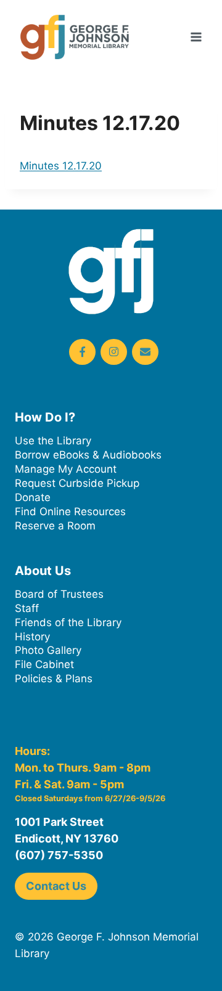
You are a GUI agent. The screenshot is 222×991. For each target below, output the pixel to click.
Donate (33, 497)
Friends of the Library (68, 622)
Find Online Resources (70, 511)
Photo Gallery (48, 650)
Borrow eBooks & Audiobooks (88, 455)
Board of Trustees (59, 594)
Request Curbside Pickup (77, 483)
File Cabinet (44, 664)
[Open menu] (195, 36)
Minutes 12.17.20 (61, 166)
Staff (27, 608)
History (32, 636)
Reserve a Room (55, 526)
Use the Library (53, 440)
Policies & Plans (53, 678)
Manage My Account (66, 469)
